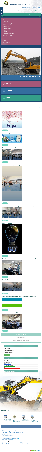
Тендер (29, 14)
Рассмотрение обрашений (8, 37)
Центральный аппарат (7, 24)
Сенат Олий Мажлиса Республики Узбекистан (25, 420)
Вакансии (5, 31)
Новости (32, 14)
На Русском (37, 10)
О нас (4, 19)
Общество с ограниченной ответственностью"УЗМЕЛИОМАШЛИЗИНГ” (13, 431)
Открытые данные (6, 42)
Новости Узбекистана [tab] (21, 337)
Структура (5, 30)
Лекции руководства (7, 28)
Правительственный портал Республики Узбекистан (16, 420)
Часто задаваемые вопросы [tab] (21, 340)
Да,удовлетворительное (9, 350)
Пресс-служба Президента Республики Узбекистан (7, 420)
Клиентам (26, 14)
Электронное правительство (8, 33)
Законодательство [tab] (21, 334)
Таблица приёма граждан (8, 35)
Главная (6, 14)
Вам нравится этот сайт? (8, 345)
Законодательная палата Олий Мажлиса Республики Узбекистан (34, 420)
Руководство (5, 21)
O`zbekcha (33, 10)
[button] (37, 78)
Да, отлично (7, 348)
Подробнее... (5, 130)
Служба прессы (6, 26)
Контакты (35, 14)
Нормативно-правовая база (12, 14)
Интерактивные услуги (20, 14)
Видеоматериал (6, 40)
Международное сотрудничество (9, 23)
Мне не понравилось (9, 352)
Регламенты (5, 39)
